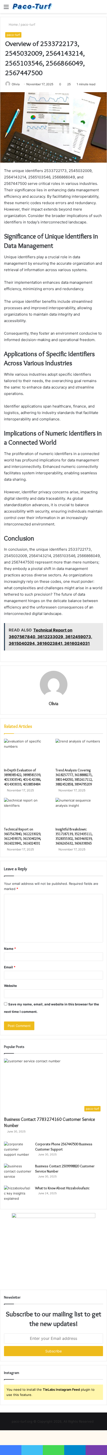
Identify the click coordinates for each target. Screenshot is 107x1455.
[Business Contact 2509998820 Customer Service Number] (17, 1173)
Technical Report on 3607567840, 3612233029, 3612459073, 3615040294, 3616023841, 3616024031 (22, 836)
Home (13, 24)
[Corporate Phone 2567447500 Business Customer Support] (17, 1151)
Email (9, 967)
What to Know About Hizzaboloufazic (62, 1188)
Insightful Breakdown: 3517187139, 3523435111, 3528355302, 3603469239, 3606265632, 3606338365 (74, 836)
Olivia (16, 84)
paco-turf (28, 24)
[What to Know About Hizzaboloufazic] (17, 1195)
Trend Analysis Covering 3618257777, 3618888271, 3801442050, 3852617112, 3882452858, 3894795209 (74, 777)
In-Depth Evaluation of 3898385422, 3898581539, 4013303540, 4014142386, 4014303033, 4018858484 (22, 777)
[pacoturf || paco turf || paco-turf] (32, 6)
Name (10, 949)
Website (10, 986)
